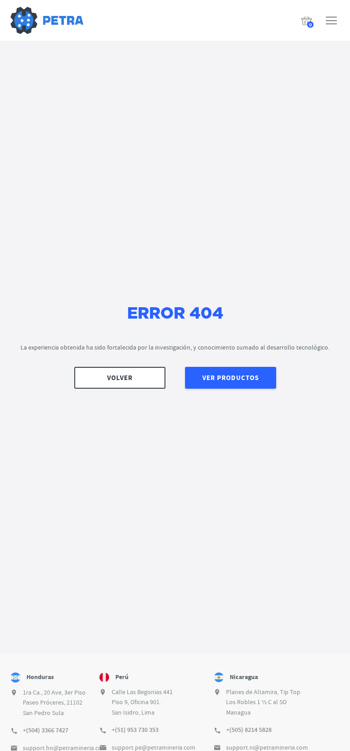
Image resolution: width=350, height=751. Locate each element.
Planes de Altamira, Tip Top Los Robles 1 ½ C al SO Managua (263, 702)
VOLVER (120, 377)
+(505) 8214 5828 (249, 730)
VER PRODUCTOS (230, 377)
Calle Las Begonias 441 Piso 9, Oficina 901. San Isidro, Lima (142, 702)
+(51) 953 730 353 (135, 730)
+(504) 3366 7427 (45, 730)
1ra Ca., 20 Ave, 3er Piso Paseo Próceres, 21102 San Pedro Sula (54, 702)
